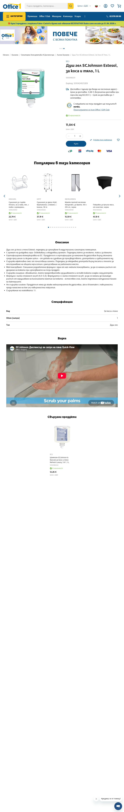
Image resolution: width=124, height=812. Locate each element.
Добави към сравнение (102, 140)
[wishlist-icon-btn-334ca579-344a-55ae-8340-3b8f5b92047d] (118, 140)
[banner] (62, 35)
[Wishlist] (112, 6)
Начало (6, 55)
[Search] (71, 6)
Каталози (68, 16)
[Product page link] (20, 183)
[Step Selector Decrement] (68, 136)
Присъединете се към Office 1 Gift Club (91, 110)
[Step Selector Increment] (80, 136)
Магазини (56, 16)
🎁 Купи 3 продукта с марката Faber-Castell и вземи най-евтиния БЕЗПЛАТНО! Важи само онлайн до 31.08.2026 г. (62, 23)
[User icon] (106, 6)
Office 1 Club (44, 16)
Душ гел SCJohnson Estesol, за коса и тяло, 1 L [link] (91, 55)
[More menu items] (85, 16)
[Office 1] (12, 6)
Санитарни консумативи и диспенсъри (37, 55)
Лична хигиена (63, 55)
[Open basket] (119, 6)
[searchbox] (49, 6)
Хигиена (15, 55)
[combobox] (84, 5)
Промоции (32, 16)
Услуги (77, 16)
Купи (76, 144)
